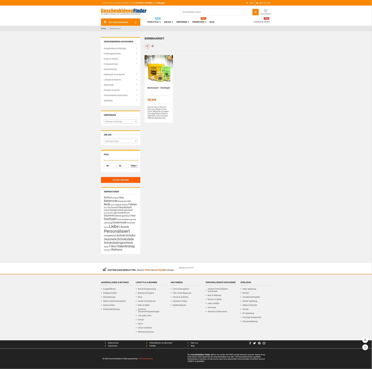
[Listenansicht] (152, 46)
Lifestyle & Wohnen (112, 80)
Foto (109, 207)
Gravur (118, 215)
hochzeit (110, 219)
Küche (106, 227)
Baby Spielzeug (249, 289)
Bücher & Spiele (214, 299)
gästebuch (126, 216)
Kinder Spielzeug (250, 301)
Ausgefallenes (109, 289)
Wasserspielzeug (250, 321)
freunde (114, 207)
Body (107, 204)
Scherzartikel (109, 305)
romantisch (110, 235)
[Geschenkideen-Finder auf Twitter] (254, 343)
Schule (141, 319)
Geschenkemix (110, 69)
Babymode (111, 201)
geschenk (128, 210)
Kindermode (120, 222)
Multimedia (109, 85)
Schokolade (125, 239)
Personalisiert (117, 231)
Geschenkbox (109, 213)
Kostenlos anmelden (144, 3)
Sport (140, 323)
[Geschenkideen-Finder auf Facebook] (250, 343)
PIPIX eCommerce (145, 359)
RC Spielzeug (248, 313)
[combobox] (120, 121)
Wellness (116, 249)
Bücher (246, 293)
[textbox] (120, 122)
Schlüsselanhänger (111, 309)
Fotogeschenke (111, 64)
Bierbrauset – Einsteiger (158, 88)
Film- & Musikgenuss (182, 293)
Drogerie (118, 205)
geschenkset (120, 212)
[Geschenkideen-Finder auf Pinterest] (259, 343)
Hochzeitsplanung (124, 219)
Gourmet (109, 215)
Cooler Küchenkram (147, 301)
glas (128, 213)
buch (112, 205)
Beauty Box (122, 201)
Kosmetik (131, 223)
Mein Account (264, 3)
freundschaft (125, 207)
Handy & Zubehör (180, 297)
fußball (106, 210)
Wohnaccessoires (146, 332)
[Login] (365, 339)
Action (108, 197)
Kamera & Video (180, 301)
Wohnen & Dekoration (217, 311)
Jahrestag (108, 223)
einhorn (125, 205)
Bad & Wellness (214, 295)
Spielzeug (108, 100)
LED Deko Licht (144, 315)
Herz (133, 215)
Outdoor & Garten (262, 22)
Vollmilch (107, 250)
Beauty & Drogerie (146, 293)
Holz (134, 219)
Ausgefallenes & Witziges (115, 48)
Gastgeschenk (117, 210)
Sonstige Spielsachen (252, 317)
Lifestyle (124, 226)
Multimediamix (179, 305)
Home (103, 28)
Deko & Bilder (144, 305)
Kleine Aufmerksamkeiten (114, 301)
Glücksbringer (109, 297)
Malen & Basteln (250, 305)
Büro (140, 297)
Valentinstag (126, 246)
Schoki (121, 235)
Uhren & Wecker (145, 328)
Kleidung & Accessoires (114, 74)
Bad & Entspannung (147, 289)
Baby (121, 197)
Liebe (114, 226)
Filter (133, 166)
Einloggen (161, 3)
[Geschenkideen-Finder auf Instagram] (264, 343)
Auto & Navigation (181, 289)
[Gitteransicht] (147, 46)
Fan (105, 208)
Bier (129, 201)
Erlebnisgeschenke (112, 53)
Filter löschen (120, 180)
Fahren (132, 204)
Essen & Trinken (111, 59)
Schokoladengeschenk (118, 242)
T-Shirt (113, 246)
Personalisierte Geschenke (116, 95)
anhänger (115, 198)
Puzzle (245, 309)
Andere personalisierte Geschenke (218, 290)
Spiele (106, 247)
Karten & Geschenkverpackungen (149, 310)
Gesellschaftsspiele (251, 297)
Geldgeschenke (110, 293)
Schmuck (212, 307)
